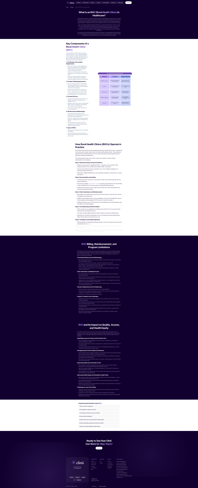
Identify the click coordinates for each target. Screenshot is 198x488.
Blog (92, 469)
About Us (92, 461)
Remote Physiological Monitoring (121, 474)
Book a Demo (93, 464)
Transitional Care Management (121, 472)
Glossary (72, 7)
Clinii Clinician (110, 466)
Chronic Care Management (121, 461)
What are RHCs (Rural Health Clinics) (82, 7)
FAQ (100, 461)
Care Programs (106, 2)
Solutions (92, 2)
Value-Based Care (119, 477)
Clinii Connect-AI (110, 464)
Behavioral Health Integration (121, 464)
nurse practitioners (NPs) (111, 26)
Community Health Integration (121, 466)
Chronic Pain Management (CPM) (122, 467)
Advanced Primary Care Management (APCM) (124, 475)
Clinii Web (109, 461)
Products (98, 2)
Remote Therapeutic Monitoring (121, 469)
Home (67, 7)
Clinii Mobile (109, 467)
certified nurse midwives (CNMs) (94, 27)
